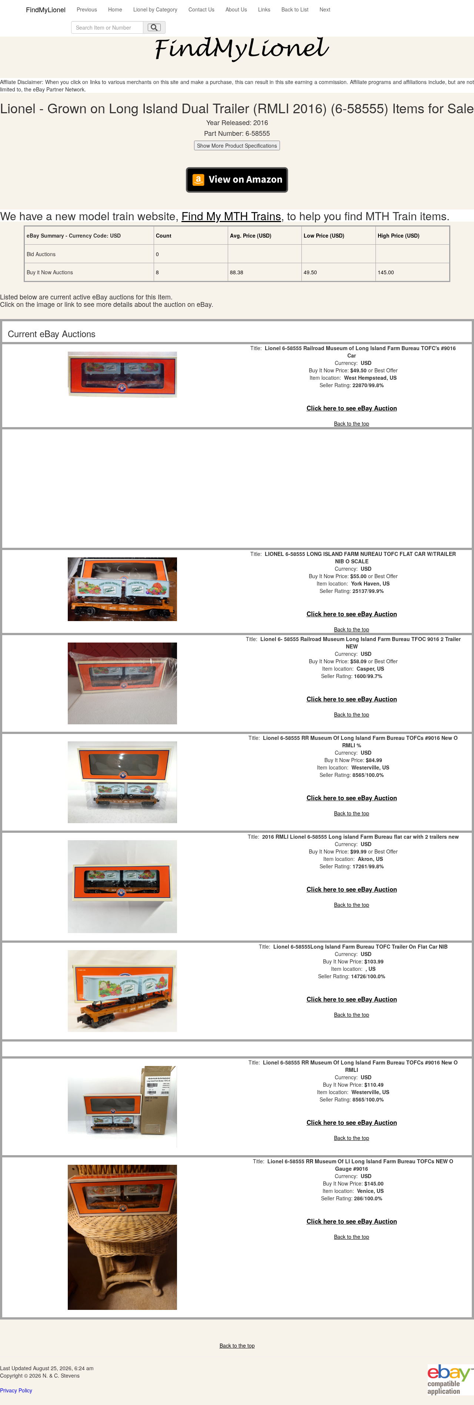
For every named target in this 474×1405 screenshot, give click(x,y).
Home (115, 9)
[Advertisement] (122, 488)
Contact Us (201, 9)
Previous (87, 9)
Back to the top (351, 423)
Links (264, 9)
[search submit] (154, 27)
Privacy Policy (16, 1390)
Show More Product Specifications (237, 145)
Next (325, 9)
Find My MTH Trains (231, 215)
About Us (236, 9)
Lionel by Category (155, 9)
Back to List (294, 9)
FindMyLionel (46, 9)
